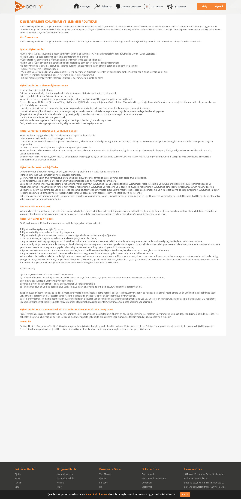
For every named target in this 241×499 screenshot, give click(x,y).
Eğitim (18, 474)
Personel (103, 482)
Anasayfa (85, 6)
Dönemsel (147, 482)
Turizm (18, 482)
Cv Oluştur (157, 6)
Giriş (204, 6)
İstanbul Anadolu (65, 478)
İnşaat (18, 478)
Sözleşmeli (147, 486)
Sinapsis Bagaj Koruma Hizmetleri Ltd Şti (204, 482)
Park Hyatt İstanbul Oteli (196, 478)
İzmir (59, 486)
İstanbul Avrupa (65, 474)
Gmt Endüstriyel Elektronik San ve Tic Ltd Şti (205, 486)
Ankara (60, 482)
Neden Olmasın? (131, 6)
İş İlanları (107, 6)
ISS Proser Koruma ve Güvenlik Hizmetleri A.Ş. (206, 474)
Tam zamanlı (148, 474)
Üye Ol (219, 6)
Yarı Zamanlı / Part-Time (154, 478)
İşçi (101, 486)
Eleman (103, 478)
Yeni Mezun (105, 474)
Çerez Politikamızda (97, 494)
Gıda (17, 486)
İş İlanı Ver (180, 6)
